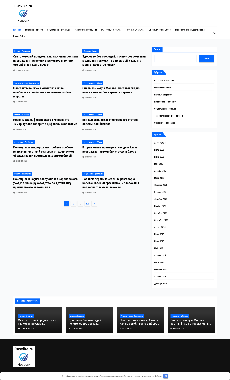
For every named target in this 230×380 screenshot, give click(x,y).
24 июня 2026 (21, 161)
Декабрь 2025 (160, 199)
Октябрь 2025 (160, 213)
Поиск (157, 49)
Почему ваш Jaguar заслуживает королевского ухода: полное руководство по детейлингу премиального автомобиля (45, 183)
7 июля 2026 (21, 129)
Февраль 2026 (160, 185)
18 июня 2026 (21, 193)
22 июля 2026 (90, 70)
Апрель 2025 (160, 255)
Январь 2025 (160, 276)
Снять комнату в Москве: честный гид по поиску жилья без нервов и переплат (190, 323)
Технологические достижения (190, 30)
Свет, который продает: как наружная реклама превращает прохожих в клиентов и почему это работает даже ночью (45, 61)
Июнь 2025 (159, 241)
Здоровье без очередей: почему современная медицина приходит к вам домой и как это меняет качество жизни (114, 61)
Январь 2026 (160, 192)
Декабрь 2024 (160, 283)
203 (87, 203)
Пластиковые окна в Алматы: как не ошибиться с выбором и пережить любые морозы (42, 92)
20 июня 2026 (90, 157)
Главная (17, 30)
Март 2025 (159, 262)
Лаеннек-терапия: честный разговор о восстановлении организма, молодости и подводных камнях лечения (110, 183)
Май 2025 (158, 248)
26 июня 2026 (90, 129)
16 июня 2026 (90, 193)
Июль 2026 (159, 150)
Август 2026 (160, 143)
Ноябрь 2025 (160, 206)
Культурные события (111, 30)
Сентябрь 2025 (161, 220)
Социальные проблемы (58, 30)
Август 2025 (160, 227)
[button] (214, 33)
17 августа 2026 (23, 70)
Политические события (85, 30)
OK (166, 376)
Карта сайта (19, 36)
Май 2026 (158, 164)
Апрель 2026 (160, 171)
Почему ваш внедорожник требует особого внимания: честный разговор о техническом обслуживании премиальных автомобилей (43, 151)
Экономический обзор (160, 30)
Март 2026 (159, 178)
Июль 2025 (159, 234)
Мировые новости (34, 30)
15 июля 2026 (21, 102)
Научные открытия (135, 30)
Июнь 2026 (159, 157)
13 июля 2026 (90, 98)
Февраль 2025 (160, 269)
